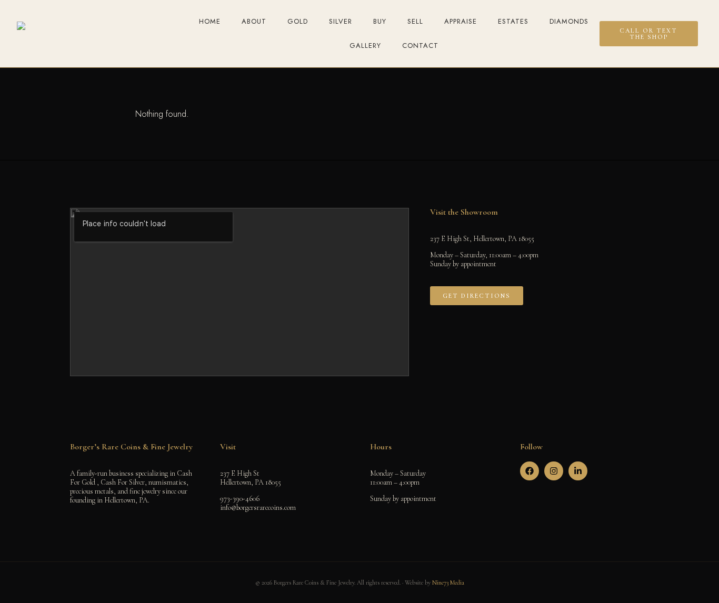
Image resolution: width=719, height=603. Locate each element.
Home (210, 21)
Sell (415, 21)
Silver (340, 21)
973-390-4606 (239, 498)
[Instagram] (553, 470)
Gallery (365, 46)
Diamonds (569, 21)
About (254, 21)
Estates (513, 21)
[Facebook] (529, 470)
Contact (420, 46)
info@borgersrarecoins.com (258, 507)
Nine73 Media (448, 582)
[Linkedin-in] (577, 470)
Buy (379, 21)
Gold (297, 21)
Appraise (460, 21)
